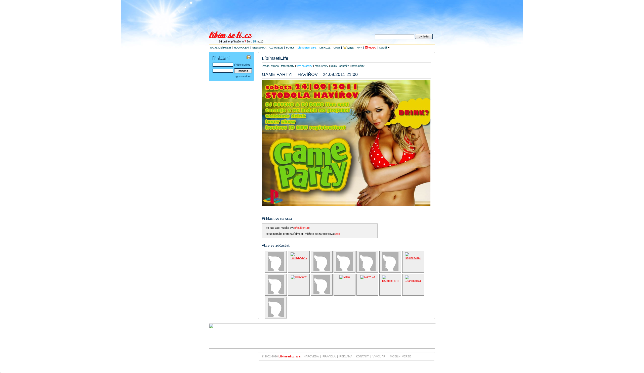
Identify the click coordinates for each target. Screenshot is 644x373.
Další (383, 47)
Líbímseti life (307, 47)
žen (248, 41)
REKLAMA (345, 356)
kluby (334, 65)
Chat (337, 47)
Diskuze (325, 47)
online (224, 41)
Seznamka (259, 47)
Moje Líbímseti (220, 47)
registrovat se (242, 76)
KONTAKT (362, 356)
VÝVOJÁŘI (379, 356)
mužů (258, 41)
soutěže (344, 65)
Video (372, 47)
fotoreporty (287, 65)
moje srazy (321, 65)
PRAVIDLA (329, 356)
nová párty (358, 65)
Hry (359, 47)
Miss (350, 47)
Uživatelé (276, 47)
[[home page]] (233, 34)
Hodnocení (241, 47)
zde (337, 233)
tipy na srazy (304, 65)
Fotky (290, 47)
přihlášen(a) (301, 227)
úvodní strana (270, 65)
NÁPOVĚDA (311, 356)
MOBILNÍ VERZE (400, 356)
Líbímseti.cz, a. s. (289, 356)
